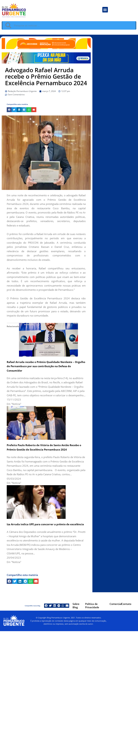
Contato (126, 604)
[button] (105, 9)
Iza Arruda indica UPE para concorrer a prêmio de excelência (45, 524)
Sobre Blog (76, 605)
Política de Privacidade (92, 605)
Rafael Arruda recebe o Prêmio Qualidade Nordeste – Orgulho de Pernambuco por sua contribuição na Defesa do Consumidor (46, 366)
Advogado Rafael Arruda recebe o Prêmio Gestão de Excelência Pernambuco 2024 (46, 76)
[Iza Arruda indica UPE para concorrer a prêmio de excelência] (36, 501)
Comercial (116, 604)
